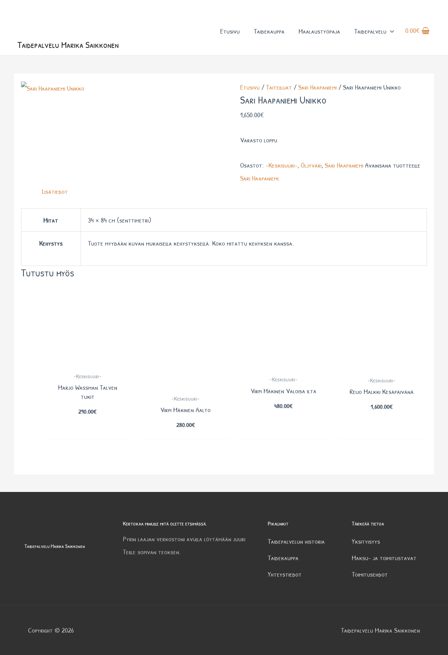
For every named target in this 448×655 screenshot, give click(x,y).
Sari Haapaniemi (317, 87)
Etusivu (230, 31)
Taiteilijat (279, 87)
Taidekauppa (269, 31)
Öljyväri (311, 165)
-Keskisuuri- (282, 165)
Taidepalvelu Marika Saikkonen (68, 44)
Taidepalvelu (370, 31)
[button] (390, 31)
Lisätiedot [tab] (55, 191)
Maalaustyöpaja (319, 31)
